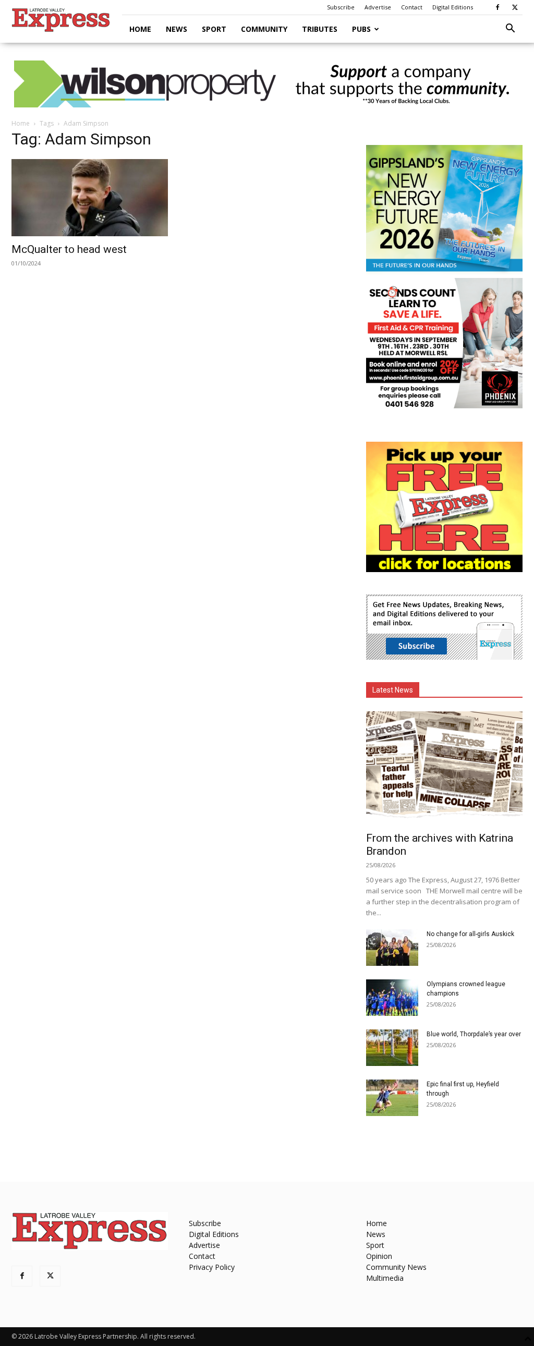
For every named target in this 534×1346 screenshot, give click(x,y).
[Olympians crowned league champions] (392, 997)
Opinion (379, 1256)
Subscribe (341, 7)
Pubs (361, 29)
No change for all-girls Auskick (470, 934)
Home (140, 29)
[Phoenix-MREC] (444, 405)
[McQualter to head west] (89, 197)
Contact (411, 7)
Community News (396, 1267)
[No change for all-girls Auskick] (392, 947)
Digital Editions (452, 7)
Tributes (319, 29)
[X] (515, 7)
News (176, 29)
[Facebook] (497, 7)
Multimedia (385, 1278)
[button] (510, 29)
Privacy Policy (212, 1267)
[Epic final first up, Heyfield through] (392, 1098)
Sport (214, 29)
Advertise (378, 7)
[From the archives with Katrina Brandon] (444, 768)
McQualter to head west (69, 249)
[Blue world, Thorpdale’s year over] (392, 1047)
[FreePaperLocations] (444, 569)
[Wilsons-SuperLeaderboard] (267, 83)
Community (264, 29)
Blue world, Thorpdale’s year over (474, 1034)
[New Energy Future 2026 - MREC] (444, 272)
